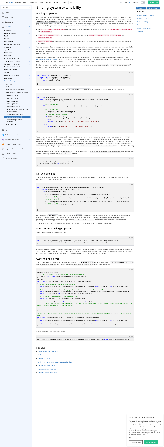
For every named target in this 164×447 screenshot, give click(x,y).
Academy (57, 2)
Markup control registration (15, 90)
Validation (7, 56)
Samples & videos (10, 154)
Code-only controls (12, 95)
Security (6, 72)
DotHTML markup (10, 33)
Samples (48, 2)
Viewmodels (8, 47)
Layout (6, 39)
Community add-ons (11, 158)
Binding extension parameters (47, 369)
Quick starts (9, 22)
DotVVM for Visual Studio (13, 144)
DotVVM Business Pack (12, 135)
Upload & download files (12, 64)
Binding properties (143, 18)
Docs (41, 2)
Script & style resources (12, 61)
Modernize (33, 2)
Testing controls (11, 124)
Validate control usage (13, 107)
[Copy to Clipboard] (131, 72)
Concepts (8, 27)
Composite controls (12, 98)
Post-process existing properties (147, 25)
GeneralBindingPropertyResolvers (47, 59)
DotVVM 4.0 (5, 7)
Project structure (9, 30)
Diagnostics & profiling (11, 75)
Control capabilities (12, 104)
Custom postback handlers (14, 114)
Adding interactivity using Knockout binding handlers (17, 110)
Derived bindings (142, 22)
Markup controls (11, 87)
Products (18, 2)
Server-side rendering (11, 70)
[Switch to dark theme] (143, 2)
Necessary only (136, 442)
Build (25, 2)
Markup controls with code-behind (17, 93)
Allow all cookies (151, 442)
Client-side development (12, 67)
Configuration (8, 53)
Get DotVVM (154, 2)
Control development (11, 81)
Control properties (12, 101)
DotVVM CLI (8, 78)
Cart (126, 2)
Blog (64, 2)
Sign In (135, 2)
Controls (8, 130)
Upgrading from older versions (15, 149)
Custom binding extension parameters (14, 121)
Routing (6, 36)
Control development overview (48, 351)
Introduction (9, 17)
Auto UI (6, 50)
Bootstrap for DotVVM (12, 140)
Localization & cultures (11, 58)
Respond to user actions (12, 44)
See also (140, 31)
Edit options (133, 438)
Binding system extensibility (15, 117)
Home (7, 13)
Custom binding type (144, 28)
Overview (9, 84)
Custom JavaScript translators (47, 373)
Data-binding (8, 42)
